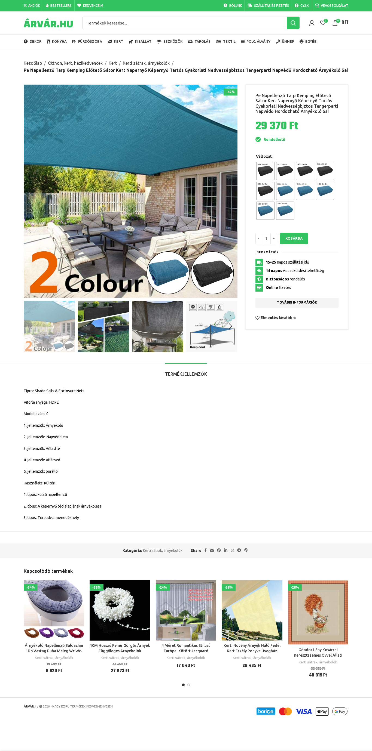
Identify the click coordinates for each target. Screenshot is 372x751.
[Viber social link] (246, 550)
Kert (113, 63)
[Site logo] (48, 22)
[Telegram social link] (239, 550)
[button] (30, 326)
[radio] (265, 171)
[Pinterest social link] (218, 550)
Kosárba (294, 238)
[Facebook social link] (205, 550)
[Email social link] (211, 550)
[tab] (186, 371)
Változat (264, 156)
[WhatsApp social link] (232, 550)
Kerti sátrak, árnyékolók (146, 63)
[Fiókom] (311, 22)
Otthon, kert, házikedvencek (75, 63)
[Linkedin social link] (225, 550)
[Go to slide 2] (188, 685)
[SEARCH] (293, 23)
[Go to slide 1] (183, 685)
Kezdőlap (33, 63)
